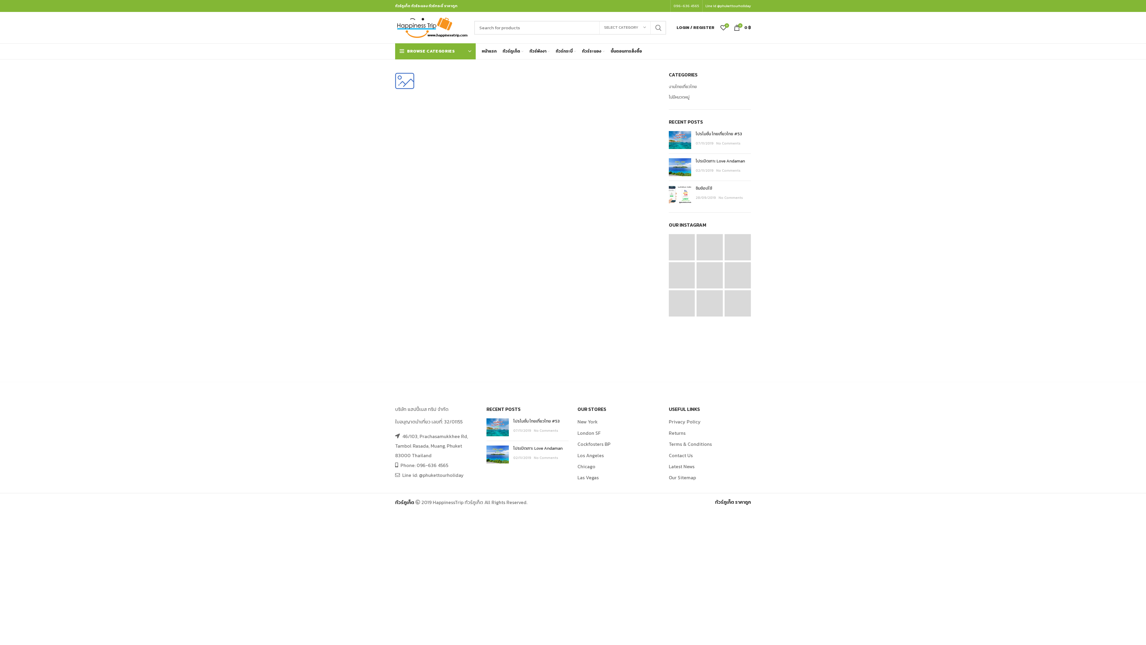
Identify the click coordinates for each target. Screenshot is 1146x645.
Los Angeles (590, 455)
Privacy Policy (685, 421)
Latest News (681, 466)
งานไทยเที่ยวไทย (683, 87)
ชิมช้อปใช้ (704, 188)
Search (658, 28)
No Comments (728, 143)
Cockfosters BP (594, 444)
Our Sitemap (682, 477)
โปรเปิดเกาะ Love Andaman (720, 161)
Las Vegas (588, 477)
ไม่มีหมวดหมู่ (679, 97)
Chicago (586, 466)
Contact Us (681, 455)
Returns (677, 433)
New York (587, 421)
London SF (588, 433)
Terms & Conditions (690, 444)
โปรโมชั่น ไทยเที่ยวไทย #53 (719, 134)
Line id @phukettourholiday (728, 6)
